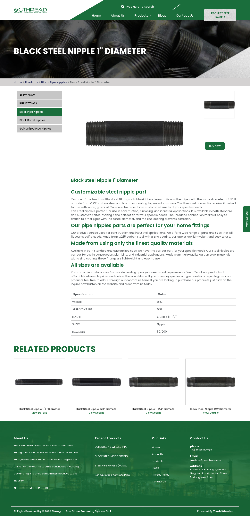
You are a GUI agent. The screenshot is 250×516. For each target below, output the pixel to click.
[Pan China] (30, 10)
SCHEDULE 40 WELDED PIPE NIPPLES (111, 450)
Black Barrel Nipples (32, 120)
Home (96, 15)
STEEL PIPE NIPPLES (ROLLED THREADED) (111, 469)
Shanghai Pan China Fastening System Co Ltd (83, 511)
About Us (118, 15)
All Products (27, 95)
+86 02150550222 (201, 450)
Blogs (162, 15)
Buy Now (215, 146)
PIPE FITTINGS (28, 103)
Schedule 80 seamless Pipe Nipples (112, 478)
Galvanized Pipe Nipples (35, 129)
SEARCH (125, 5)
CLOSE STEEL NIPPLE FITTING (111, 456)
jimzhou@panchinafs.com (206, 460)
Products (141, 15)
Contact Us (184, 15)
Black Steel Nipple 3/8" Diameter (96, 409)
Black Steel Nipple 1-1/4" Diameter (153, 409)
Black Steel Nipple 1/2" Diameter (210, 409)
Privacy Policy (160, 475)
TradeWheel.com (224, 511)
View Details (39, 413)
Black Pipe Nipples (54, 82)
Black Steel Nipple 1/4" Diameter (39, 409)
